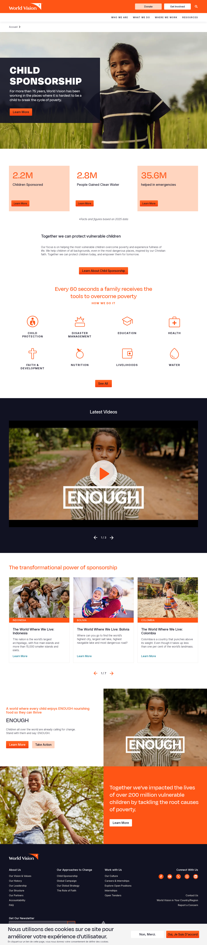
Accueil (13, 26)
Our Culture (111, 875)
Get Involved (177, 6)
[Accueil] (21, 6)
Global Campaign (67, 880)
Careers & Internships (117, 880)
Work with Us (113, 869)
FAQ (11, 905)
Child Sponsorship (67, 875)
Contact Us (192, 895)
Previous (95, 537)
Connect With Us (187, 869)
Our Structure (16, 890)
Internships (111, 890)
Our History (15, 880)
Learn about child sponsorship (103, 271)
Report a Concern (188, 905)
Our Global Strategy (68, 885)
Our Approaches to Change (74, 869)
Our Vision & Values (20, 875)
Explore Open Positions (118, 885)
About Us (15, 869)
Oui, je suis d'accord (183, 934)
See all (103, 383)
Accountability (17, 900)
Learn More (21, 112)
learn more (20, 203)
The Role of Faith (66, 890)
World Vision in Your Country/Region (177, 900)
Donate (148, 6)
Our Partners (16, 895)
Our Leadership (18, 885)
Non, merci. (147, 934)
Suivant (111, 537)
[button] (196, 6)
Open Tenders (113, 895)
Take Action (43, 744)
